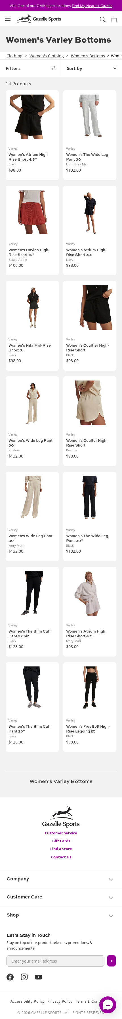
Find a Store (61, 848)
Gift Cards (61, 840)
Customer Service (61, 833)
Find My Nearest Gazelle (92, 5)
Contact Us (61, 857)
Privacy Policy (60, 1001)
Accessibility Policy (27, 1001)
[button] (8, 18)
